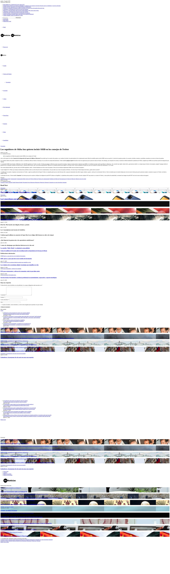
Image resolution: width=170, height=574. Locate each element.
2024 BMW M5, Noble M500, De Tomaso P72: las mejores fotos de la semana (22, 517)
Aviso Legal (5, 471)
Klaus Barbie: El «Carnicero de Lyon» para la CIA (14, 4)
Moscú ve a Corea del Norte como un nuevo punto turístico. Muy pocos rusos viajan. (21, 10)
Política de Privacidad (7, 475)
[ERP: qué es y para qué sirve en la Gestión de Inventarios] (13, 256)
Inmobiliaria (5, 140)
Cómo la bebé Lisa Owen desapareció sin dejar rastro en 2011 (16, 405)
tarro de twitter (83, 178)
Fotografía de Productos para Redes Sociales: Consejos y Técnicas (18, 529)
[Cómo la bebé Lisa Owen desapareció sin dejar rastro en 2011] (18, 404)
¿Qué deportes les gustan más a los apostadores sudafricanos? (21, 212)
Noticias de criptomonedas (43, 178)
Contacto (5, 472)
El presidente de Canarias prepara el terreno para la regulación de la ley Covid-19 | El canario (26, 523)
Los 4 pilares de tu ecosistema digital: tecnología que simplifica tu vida (20, 265)
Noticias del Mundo (7, 74)
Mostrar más (3, 419)
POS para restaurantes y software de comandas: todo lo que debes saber (20, 271)
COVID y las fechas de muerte (9, 510)
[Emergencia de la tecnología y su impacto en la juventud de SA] (17, 323)
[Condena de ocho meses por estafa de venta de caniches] (15, 400)
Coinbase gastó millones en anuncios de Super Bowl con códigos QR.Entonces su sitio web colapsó (34, 206)
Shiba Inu (78, 178)
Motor (4, 132)
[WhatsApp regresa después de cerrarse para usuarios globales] (16, 312)
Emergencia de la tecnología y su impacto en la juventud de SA (16, 324)
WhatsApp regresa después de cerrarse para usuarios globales (16, 314)
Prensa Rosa (5, 115)
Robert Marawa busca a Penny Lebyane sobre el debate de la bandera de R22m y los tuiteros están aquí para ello (26, 416)
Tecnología (8, 82)
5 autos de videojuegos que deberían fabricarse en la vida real (21, 219)
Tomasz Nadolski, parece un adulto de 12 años (13, 15)
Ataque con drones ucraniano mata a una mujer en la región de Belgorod (18, 14)
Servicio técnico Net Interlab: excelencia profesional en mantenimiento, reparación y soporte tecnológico (29, 277)
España (4, 65)
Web (1, 302)
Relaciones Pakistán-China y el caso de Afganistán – (15, 536)
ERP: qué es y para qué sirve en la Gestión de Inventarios (16, 258)
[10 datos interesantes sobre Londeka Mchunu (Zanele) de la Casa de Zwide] (19, 407)
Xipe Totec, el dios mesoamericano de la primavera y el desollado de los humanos (22, 504)
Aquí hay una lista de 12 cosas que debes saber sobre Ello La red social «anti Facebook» (21, 317)
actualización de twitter (5, 178)
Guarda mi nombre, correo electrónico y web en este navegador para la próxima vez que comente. (22, 304)
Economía (5, 90)
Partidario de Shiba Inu (54, 178)
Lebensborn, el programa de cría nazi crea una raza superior (15, 9)
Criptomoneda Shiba (21, 178)
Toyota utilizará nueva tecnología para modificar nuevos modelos (16, 412)
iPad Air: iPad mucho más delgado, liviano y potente (18, 192)
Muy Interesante (6, 107)
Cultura (4, 98)
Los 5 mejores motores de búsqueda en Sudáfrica (13, 321)
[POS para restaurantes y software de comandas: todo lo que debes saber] (11, 268)
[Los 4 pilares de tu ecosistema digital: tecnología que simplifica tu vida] (16, 262)
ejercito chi (28, 178)
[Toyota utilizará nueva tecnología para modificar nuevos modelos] (17, 411)
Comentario (3, 294)
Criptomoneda (13, 178)
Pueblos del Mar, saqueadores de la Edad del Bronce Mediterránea (17, 6)
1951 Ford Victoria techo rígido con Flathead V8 (14, 491)
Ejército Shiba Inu (34, 178)
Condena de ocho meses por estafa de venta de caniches (15, 402)
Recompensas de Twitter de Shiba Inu (67, 178)
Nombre (3, 297)
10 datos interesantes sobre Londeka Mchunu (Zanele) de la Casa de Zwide (19, 409)
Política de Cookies (7, 473)
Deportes (5, 123)
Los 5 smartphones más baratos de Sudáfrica (16, 199)
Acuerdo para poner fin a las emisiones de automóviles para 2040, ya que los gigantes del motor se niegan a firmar (32, 498)
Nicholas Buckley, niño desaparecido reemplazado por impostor (16, 12)
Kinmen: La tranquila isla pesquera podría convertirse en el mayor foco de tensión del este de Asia (23, 8)
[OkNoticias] (11, 37)
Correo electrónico (5, 299)
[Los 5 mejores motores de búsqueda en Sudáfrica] (14, 320)
